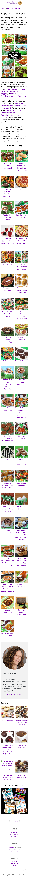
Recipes (10, 8)
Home (3, 8)
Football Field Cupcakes (14, 110)
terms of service (14, 836)
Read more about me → (14, 694)
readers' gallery (14, 851)
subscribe (11, 847)
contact (14, 861)
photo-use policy (14, 834)
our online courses (14, 849)
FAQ (14, 865)
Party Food (19, 8)
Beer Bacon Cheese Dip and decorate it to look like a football (14, 106)
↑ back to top (14, 821)
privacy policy (15, 832)
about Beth (14, 863)
